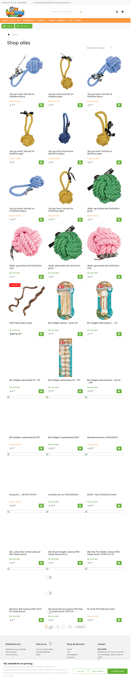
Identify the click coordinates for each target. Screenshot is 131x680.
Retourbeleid (11, 652)
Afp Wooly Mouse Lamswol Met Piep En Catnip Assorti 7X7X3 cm (65, 610)
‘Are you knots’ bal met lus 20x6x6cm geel (60, 95)
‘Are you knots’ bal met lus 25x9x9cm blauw (99, 95)
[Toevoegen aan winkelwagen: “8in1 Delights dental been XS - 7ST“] (80, 391)
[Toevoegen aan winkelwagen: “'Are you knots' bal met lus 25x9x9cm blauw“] (119, 105)
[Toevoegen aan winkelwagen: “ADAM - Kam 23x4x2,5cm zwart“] (119, 506)
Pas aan (80, 671)
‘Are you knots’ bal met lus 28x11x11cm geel (99, 152)
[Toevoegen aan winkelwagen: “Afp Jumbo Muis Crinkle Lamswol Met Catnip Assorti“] (41, 563)
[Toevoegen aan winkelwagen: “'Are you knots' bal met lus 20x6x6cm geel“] (80, 105)
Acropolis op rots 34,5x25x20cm (63, 494)
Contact (78, 20)
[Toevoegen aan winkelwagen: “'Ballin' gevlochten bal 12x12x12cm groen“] (80, 277)
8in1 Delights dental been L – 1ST (102, 323)
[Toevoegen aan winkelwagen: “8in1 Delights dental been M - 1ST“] (41, 391)
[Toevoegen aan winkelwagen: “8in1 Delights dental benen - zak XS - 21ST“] (119, 391)
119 (70, 627)
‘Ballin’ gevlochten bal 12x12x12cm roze (103, 266)
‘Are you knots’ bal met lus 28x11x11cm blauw (60, 152)
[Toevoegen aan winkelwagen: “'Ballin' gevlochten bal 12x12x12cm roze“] (119, 277)
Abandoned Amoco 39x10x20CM (102, 437)
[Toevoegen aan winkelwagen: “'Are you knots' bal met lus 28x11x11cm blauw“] (80, 162)
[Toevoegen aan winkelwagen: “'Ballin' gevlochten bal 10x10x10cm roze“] (41, 277)
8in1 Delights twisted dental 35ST (63, 437)
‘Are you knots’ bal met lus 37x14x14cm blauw (21, 209)
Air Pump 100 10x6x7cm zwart (101, 609)
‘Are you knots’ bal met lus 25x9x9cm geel (21, 152)
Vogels (51, 20)
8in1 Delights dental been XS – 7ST (64, 380)
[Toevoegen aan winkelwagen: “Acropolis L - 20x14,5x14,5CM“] (41, 506)
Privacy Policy (12, 654)
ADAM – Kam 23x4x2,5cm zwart (102, 494)
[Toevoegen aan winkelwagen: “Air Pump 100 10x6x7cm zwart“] (119, 620)
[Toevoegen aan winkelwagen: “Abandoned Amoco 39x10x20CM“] (119, 448)
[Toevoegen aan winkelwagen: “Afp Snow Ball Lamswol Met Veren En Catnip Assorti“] (41, 620)
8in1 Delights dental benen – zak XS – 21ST (103, 381)
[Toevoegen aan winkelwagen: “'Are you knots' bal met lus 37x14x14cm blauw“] (41, 220)
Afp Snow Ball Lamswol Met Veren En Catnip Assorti (25, 610)
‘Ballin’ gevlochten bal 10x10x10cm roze (25, 266)
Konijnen (41, 20)
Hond (5, 20)
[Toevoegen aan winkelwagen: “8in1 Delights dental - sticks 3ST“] (80, 334)
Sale (71, 20)
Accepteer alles (117, 671)
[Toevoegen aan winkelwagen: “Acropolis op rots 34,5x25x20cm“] (80, 506)
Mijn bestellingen (43, 652)
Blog (38, 654)
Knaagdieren (28, 20)
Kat (12, 20)
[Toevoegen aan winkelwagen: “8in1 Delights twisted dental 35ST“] (80, 448)
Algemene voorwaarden (16, 649)
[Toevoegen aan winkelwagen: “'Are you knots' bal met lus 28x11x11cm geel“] (119, 162)
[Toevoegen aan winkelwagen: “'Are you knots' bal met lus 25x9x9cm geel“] (41, 162)
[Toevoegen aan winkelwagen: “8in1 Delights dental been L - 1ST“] (119, 334)
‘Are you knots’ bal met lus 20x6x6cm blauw (21, 95)
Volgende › (80, 627)
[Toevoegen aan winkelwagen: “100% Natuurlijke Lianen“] (41, 334)
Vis (18, 20)
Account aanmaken (44, 649)
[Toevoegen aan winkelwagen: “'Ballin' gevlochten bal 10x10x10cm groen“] (119, 220)
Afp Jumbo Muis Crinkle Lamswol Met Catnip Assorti (24, 553)
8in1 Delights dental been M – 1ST (24, 380)
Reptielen (61, 20)
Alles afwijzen (97, 671)
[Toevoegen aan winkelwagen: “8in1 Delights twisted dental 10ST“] (41, 448)
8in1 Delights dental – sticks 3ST (63, 323)
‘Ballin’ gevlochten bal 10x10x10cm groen (103, 209)
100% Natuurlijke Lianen (20, 323)
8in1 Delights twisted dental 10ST (24, 437)
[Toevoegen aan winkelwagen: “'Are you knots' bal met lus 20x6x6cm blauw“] (41, 105)
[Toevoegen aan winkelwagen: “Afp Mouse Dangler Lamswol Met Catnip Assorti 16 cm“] (80, 563)
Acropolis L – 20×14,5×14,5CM (22, 494)
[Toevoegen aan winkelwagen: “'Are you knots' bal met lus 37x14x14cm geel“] (80, 220)
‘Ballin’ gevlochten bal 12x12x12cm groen (64, 266)
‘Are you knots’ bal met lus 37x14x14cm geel (60, 209)
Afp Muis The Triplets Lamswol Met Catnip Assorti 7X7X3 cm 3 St (103, 553)
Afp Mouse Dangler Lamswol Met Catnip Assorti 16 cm (64, 553)
